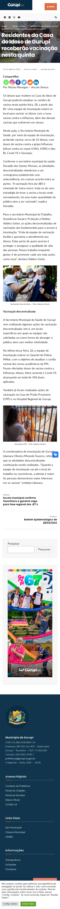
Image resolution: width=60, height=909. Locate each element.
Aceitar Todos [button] (28, 904)
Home (4, 26)
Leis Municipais (13, 827)
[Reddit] (30, 82)
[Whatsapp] (6, 82)
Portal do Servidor (15, 795)
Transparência (12, 860)
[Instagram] (12, 82)
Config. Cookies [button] (10, 904)
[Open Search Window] (55, 17)
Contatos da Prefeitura (17, 786)
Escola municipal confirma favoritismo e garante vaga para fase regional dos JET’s (20, 500)
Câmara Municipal (15, 832)
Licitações (10, 864)
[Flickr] (9, 17)
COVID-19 (11, 804)
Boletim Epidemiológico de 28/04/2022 (40, 519)
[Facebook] (18, 82)
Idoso (15, 26)
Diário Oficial (12, 800)
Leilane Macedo (48, 69)
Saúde (22, 26)
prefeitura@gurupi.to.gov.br (20, 758)
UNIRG (9, 837)
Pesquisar (14, 543)
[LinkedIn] (36, 82)
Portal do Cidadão (15, 790)
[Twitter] (24, 82)
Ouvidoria (10, 869)
